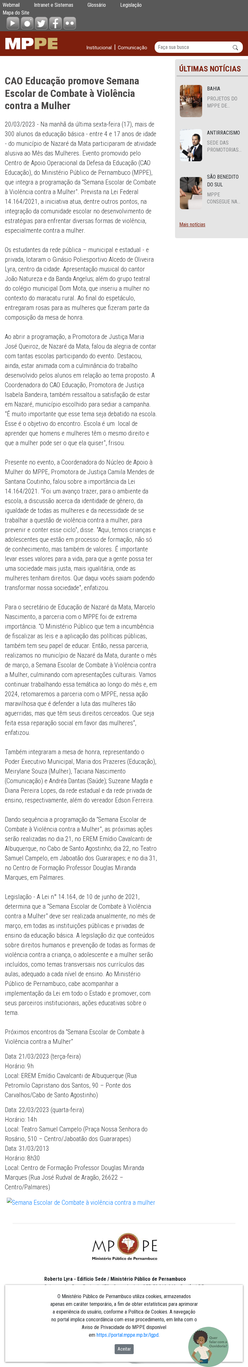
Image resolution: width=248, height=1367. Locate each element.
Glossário (97, 5)
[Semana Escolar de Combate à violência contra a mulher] (81, 1202)
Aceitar (124, 1349)
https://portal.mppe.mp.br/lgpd (128, 1335)
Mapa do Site (16, 13)
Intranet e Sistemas (53, 5)
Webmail (11, 5)
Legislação (131, 5)
